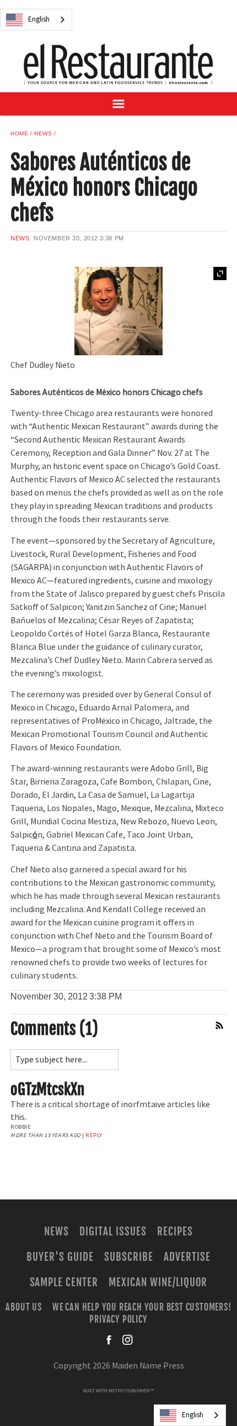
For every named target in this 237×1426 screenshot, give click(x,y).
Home (19, 133)
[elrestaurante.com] (118, 64)
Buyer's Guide (59, 1257)
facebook (109, 1340)
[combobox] (36, 19)
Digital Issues (112, 1231)
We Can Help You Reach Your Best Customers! (141, 1306)
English (39, 19)
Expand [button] (220, 273)
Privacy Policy (118, 1319)
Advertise (187, 1257)
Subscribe (128, 1257)
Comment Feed (220, 1025)
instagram (127, 1340)
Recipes (175, 1231)
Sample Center (64, 1282)
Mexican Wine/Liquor (158, 1282)
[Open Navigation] (118, 104)
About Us (23, 1306)
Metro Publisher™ (131, 1390)
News (43, 133)
